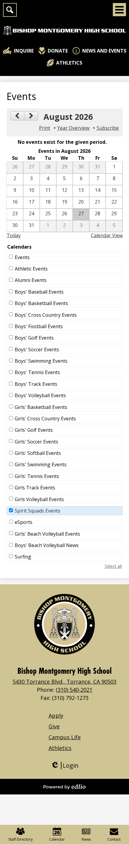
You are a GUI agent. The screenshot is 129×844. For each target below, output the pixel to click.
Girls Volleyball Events (39, 499)
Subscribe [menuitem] (108, 128)
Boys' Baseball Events (39, 292)
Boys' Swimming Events (41, 361)
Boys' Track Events (36, 384)
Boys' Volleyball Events (40, 395)
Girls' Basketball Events (41, 407)
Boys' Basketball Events (41, 303)
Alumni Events (30, 280)
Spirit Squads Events (37, 510)
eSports (23, 522)
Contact (114, 839)
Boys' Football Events (39, 326)
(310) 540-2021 (74, 689)
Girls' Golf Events (34, 430)
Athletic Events (31, 268)
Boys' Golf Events (34, 337)
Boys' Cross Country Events (46, 315)
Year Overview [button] (73, 128)
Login (65, 765)
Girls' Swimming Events (41, 464)
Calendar (57, 839)
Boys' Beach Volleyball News (47, 545)
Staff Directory (20, 839)
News (86, 839)
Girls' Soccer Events (36, 441)
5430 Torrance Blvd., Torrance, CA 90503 (64, 681)
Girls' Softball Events (38, 453)
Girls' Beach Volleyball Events (47, 534)
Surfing (23, 556)
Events (22, 257)
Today (14, 235)
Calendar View (107, 235)
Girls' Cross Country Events (45, 418)
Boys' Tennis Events (37, 372)
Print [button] (44, 128)
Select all (113, 566)
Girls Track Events (35, 487)
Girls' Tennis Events (37, 476)
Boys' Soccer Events (37, 349)
